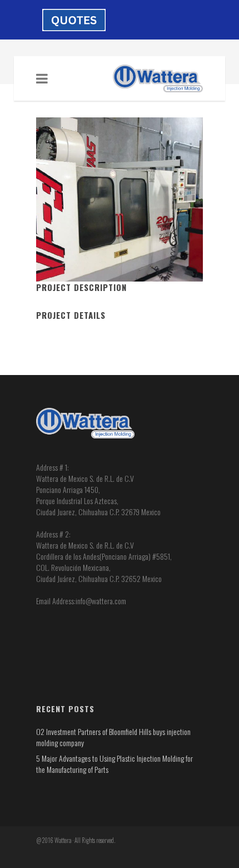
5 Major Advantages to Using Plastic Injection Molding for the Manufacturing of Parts (114, 763)
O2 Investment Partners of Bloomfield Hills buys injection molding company (113, 737)
